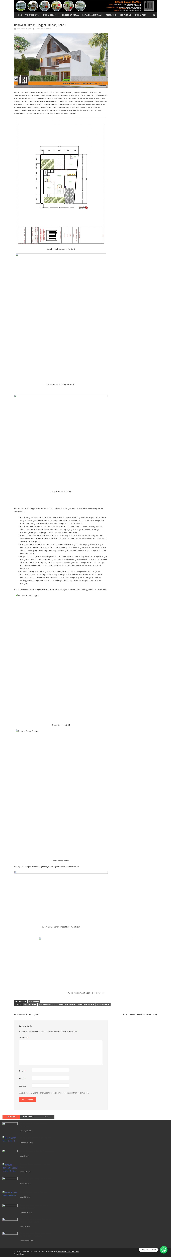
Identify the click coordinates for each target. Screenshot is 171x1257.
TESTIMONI (111, 15)
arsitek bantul (30, 1005)
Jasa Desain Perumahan (66, 1251)
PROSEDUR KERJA (70, 15)
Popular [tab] (11, 1116)
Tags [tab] (46, 1116)
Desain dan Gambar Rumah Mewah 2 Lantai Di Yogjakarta (35, 1206)
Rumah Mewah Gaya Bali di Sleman (138, 1014)
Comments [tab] (28, 1116)
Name (22, 1071)
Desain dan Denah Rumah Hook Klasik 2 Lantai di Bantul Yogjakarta (36, 1234)
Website (22, 1086)
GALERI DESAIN (49, 15)
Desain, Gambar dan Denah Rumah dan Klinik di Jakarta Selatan (35, 1220)
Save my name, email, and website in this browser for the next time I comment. (55, 1093)
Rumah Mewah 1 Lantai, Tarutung (33, 1192)
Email (22, 1078)
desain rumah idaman (43, 29)
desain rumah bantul (67, 1005)
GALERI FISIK (140, 15)
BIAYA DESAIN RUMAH (92, 15)
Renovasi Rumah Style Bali (29, 1014)
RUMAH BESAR (34, 1001)
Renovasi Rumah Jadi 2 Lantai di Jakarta (36, 1179)
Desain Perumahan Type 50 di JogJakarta (37, 1151)
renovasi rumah (103, 1005)
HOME (19, 15)
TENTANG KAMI (32, 15)
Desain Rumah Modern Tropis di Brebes (36, 1138)
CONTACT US (125, 15)
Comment (24, 1037)
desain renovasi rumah (47, 1005)
